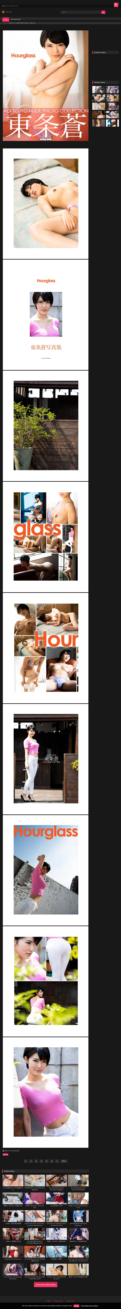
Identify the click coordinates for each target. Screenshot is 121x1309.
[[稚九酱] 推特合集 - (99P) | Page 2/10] (98, 89)
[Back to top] (115, 1303)
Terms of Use (70, 1301)
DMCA (49, 1301)
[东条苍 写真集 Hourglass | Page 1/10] (112, 123)
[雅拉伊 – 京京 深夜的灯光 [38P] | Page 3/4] (98, 114)
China (6, 1154)
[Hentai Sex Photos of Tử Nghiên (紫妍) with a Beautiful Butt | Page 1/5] (112, 98)
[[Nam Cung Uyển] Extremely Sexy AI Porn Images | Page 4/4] (112, 114)
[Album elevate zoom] (116, 5)
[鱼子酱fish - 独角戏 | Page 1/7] (98, 123)
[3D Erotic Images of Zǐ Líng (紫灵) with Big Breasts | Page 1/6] (112, 106)
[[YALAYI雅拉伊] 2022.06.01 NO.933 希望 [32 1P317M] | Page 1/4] (98, 106)
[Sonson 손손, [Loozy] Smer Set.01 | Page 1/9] (98, 98)
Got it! (76, 1306)
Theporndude (17, 19)
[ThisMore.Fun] (8, 12)
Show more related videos (46, 1284)
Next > (64, 1161)
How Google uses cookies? (89, 1306)
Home (5, 19)
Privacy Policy (58, 1301)
